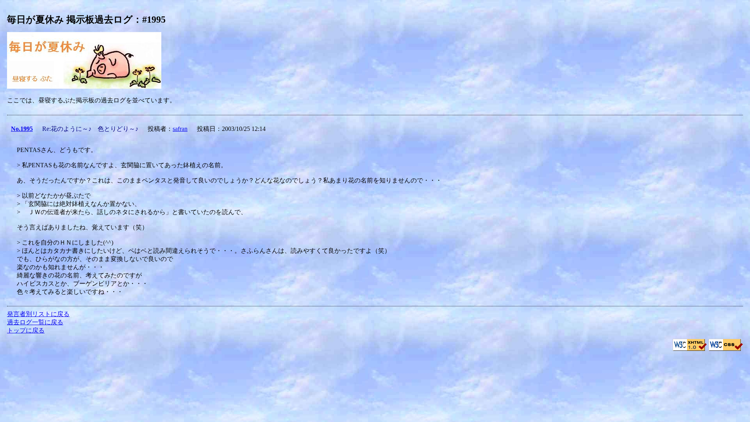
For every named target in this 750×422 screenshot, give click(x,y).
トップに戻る (26, 330)
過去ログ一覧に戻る (35, 322)
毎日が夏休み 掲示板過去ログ (70, 19)
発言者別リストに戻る (38, 314)
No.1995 (22, 128)
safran (180, 128)
